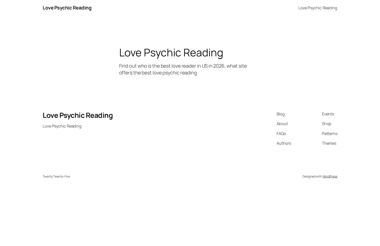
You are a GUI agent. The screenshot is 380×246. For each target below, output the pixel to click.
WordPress (330, 176)
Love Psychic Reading (67, 7)
